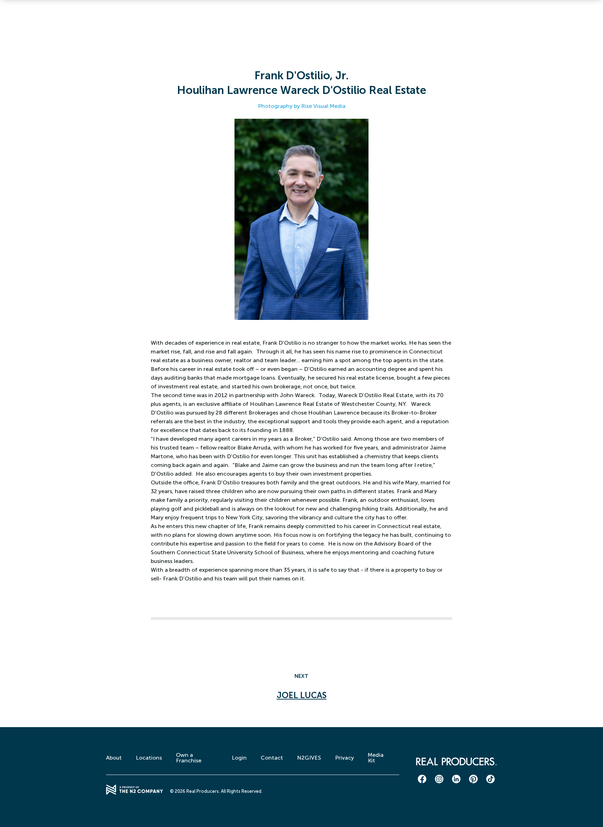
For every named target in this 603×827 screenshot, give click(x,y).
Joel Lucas (302, 695)
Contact (272, 757)
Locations (149, 757)
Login (239, 757)
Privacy (344, 757)
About (114, 757)
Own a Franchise (188, 758)
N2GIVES (309, 757)
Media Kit (376, 758)
